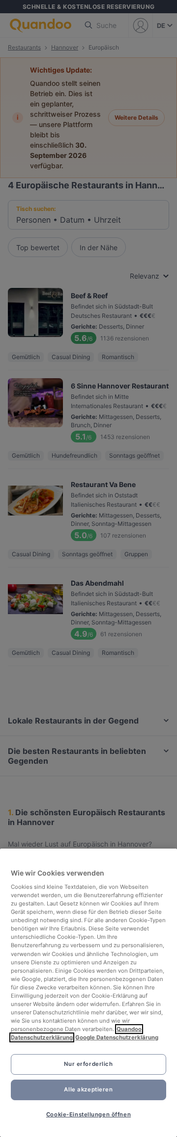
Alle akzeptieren (88, 1089)
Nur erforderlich (88, 1063)
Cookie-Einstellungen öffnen (88, 1114)
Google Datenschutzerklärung (116, 1037)
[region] (88, 993)
